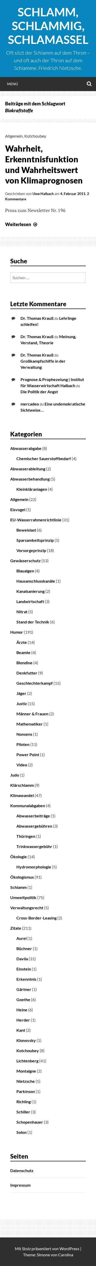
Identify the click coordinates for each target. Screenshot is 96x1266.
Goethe (23, 999)
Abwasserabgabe (25, 448)
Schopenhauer (29, 1122)
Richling (23, 1101)
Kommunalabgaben (27, 805)
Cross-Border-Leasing (36, 917)
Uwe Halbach (43, 193)
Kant (20, 1030)
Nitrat (21, 611)
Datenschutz (22, 1170)
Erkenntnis (26, 979)
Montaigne (26, 1070)
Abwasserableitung (27, 468)
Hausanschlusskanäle (35, 581)
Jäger (21, 693)
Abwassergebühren (34, 825)
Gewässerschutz (25, 560)
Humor (16, 632)
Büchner (24, 948)
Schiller (23, 1111)
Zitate (15, 928)
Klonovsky (26, 1040)
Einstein (23, 968)
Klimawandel (22, 795)
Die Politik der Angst (39, 391)
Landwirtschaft (30, 601)
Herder (23, 1019)
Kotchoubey (35, 135)
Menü (12, 84)
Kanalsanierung (30, 591)
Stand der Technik (32, 621)
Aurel (21, 938)
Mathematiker (29, 723)
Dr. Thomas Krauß (37, 318)
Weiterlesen (21, 224)
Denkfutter (26, 672)
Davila (22, 958)
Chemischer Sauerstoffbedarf (43, 458)
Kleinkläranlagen (31, 489)
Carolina (65, 1254)
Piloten (22, 744)
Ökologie (18, 856)
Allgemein (14, 135)
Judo (14, 774)
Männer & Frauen (32, 713)
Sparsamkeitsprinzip (35, 540)
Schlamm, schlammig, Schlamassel (48, 25)
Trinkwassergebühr (34, 846)
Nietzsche (25, 1081)
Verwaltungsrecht (26, 907)
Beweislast (26, 529)
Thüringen (25, 836)
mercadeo (29, 403)
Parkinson (25, 1091)
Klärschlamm (22, 785)
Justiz (21, 703)
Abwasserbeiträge (33, 815)
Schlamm (18, 887)
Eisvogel (17, 509)
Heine (21, 1009)
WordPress (69, 1248)
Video (21, 764)
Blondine (24, 662)
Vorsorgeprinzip (31, 550)
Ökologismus (22, 877)
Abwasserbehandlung (30, 478)
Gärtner (23, 989)
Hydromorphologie (33, 866)
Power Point (27, 754)
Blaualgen (25, 570)
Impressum (20, 1185)
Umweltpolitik (23, 897)
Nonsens (24, 734)
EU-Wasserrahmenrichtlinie (35, 519)
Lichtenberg (27, 1060)
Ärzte (21, 642)
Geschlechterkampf (34, 683)
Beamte (23, 652)
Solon (21, 1132)
